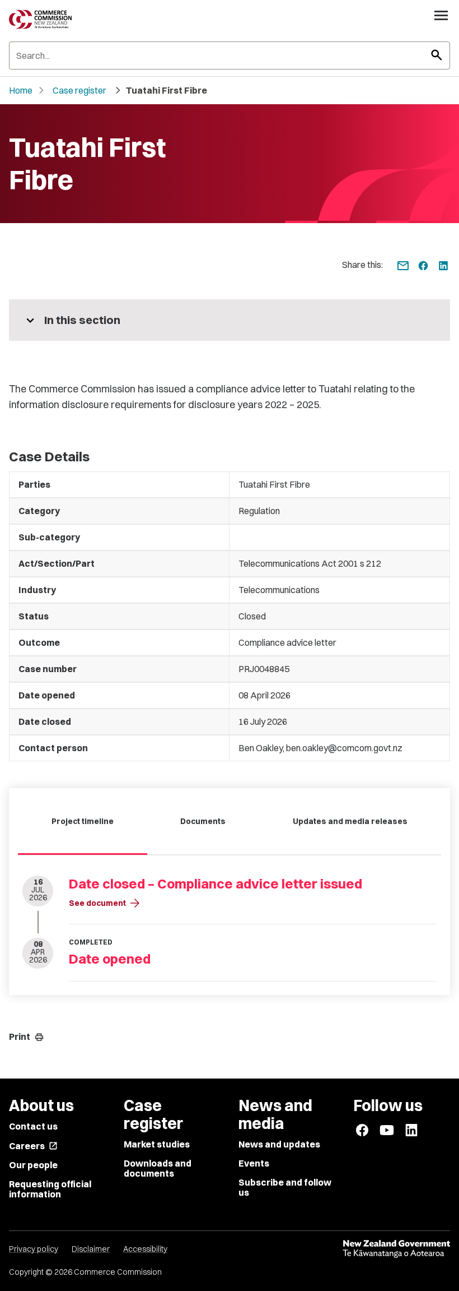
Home (20, 90)
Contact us (33, 1126)
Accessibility (145, 1249)
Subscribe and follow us (284, 1187)
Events (253, 1163)
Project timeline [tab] (82, 821)
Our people (33, 1164)
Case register (79, 90)
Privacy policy (33, 1249)
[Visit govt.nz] (396, 1249)
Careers (33, 1145)
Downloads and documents (157, 1168)
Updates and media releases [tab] (350, 821)
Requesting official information (50, 1189)
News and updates (279, 1144)
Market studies (157, 1144)
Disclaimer (91, 1249)
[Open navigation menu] (441, 15)
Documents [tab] (203, 821)
